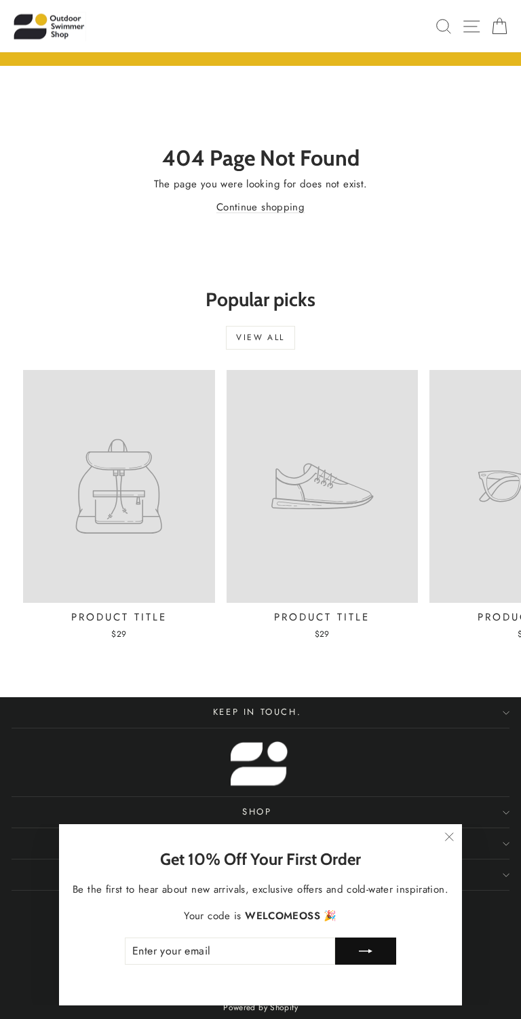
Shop (256, 811)
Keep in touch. (257, 711)
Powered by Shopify (260, 1007)
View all (260, 337)
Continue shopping (260, 207)
